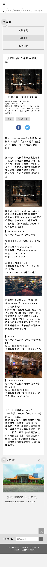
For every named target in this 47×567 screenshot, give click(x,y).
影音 (10, 10)
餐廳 (10, 119)
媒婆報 (17, 10)
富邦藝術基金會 (23, 3)
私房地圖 (26, 10)
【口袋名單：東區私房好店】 (39, 10)
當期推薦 (23, 30)
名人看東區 (23, 119)
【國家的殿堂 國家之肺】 (22, 497)
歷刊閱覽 (23, 45)
